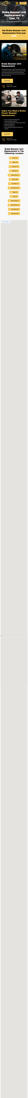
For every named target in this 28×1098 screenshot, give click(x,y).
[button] (17, 3)
